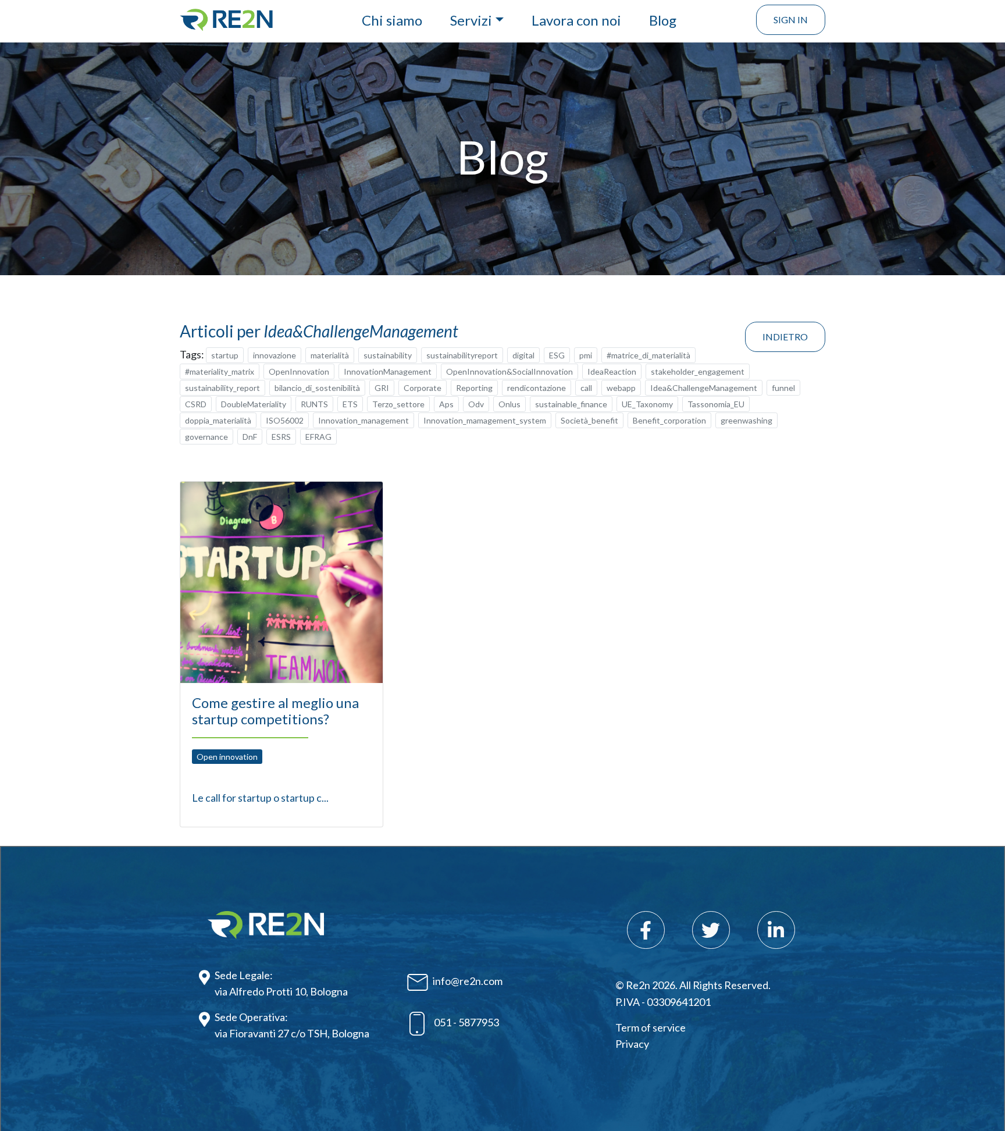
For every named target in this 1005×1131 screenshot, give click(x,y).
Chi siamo (392, 20)
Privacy (632, 1043)
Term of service (650, 1027)
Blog (662, 20)
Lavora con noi (576, 20)
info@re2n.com (467, 980)
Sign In (791, 19)
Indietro (785, 336)
